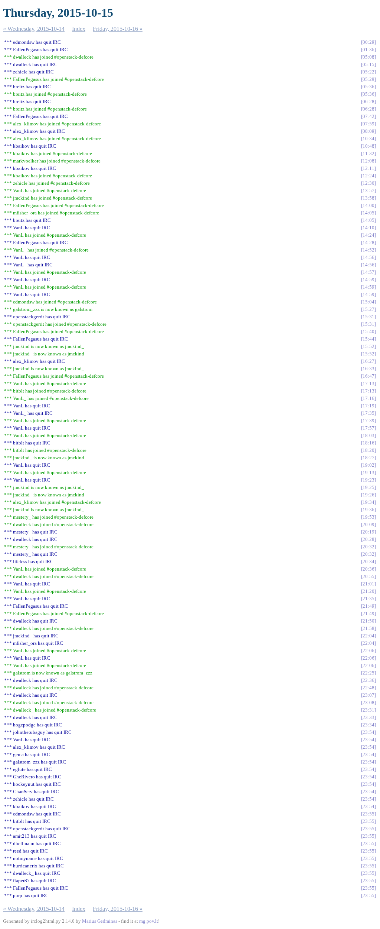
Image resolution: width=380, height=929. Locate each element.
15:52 (368, 346)
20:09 (368, 524)
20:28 (368, 539)
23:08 (368, 702)
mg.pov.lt (148, 921)
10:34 (368, 138)
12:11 (368, 168)
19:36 (368, 509)
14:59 (368, 279)
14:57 (368, 272)
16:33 (368, 368)
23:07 (368, 695)
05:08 (368, 57)
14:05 (368, 213)
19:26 (368, 495)
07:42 (368, 116)
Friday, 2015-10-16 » (117, 29)
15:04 (368, 302)
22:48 (368, 687)
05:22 (368, 72)
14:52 (368, 250)
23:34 (368, 725)
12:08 (368, 161)
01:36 (368, 49)
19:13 (368, 472)
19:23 (368, 480)
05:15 (368, 64)
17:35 (368, 413)
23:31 (368, 710)
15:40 (368, 331)
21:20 (368, 591)
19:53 (368, 517)
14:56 (368, 257)
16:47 (368, 376)
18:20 (368, 450)
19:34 (368, 502)
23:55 (368, 814)
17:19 (368, 405)
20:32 (368, 546)
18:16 (368, 443)
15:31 (368, 316)
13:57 (368, 190)
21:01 (368, 584)
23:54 (368, 732)
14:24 (368, 235)
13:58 (368, 198)
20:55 (368, 576)
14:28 (368, 242)
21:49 (368, 606)
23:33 (368, 717)
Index (78, 29)
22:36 (368, 680)
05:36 (368, 86)
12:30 (368, 183)
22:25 (368, 673)
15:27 (368, 309)
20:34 (368, 561)
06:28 (368, 101)
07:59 (368, 124)
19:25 (368, 487)
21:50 (368, 621)
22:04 (368, 636)
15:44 (368, 339)
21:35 (368, 598)
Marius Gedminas (99, 921)
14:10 (368, 227)
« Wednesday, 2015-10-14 (34, 29)
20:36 (368, 569)
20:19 (368, 532)
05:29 (368, 79)
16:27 (368, 361)
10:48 (368, 146)
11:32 (368, 153)
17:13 (368, 383)
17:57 (368, 428)
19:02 (368, 465)
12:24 (368, 175)
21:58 (368, 628)
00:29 (368, 42)
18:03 (368, 435)
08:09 (368, 131)
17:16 (368, 398)
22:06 (368, 650)
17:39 (368, 420)
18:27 (368, 457)
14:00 (368, 205)
